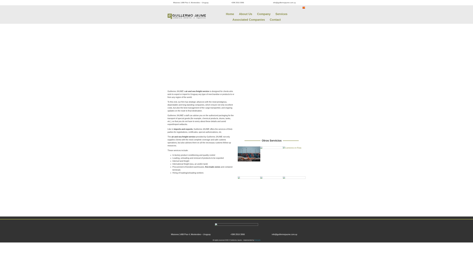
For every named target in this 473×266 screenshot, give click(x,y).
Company (263, 14)
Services (281, 14)
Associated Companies (248, 19)
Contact (275, 19)
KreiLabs (257, 240)
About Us (245, 14)
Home (230, 14)
